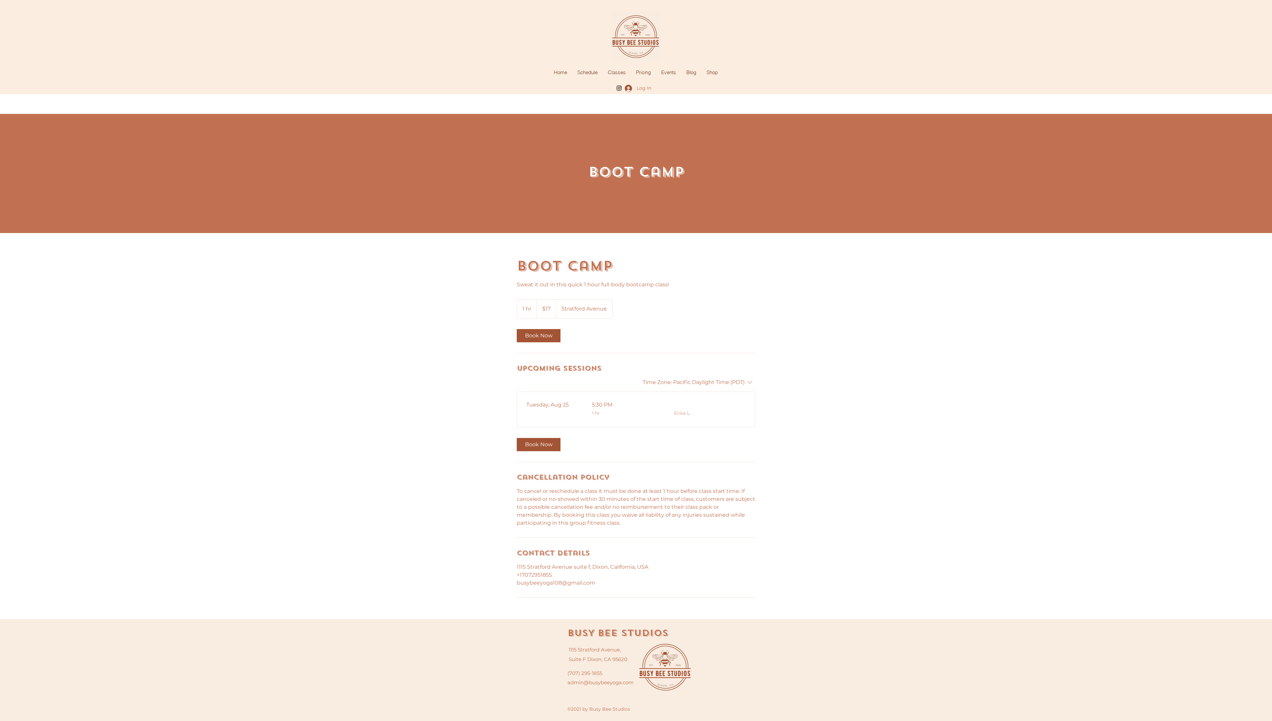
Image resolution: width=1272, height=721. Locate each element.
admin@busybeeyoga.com (600, 682)
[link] (538, 335)
